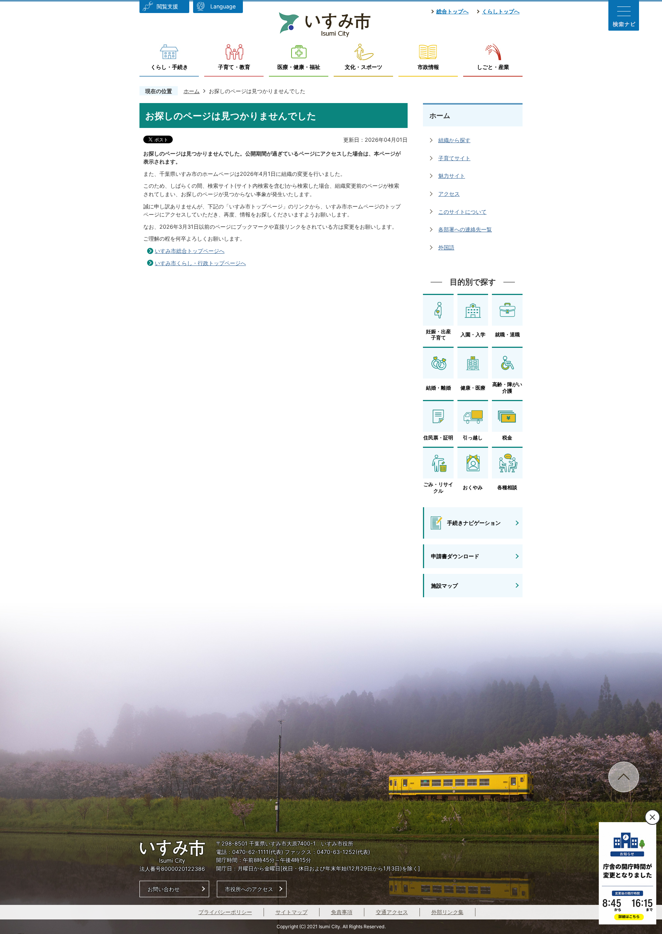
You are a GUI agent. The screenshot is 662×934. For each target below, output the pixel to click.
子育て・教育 (234, 67)
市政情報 (428, 67)
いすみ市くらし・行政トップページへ (200, 263)
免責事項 (341, 912)
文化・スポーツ (363, 67)
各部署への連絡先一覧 (465, 229)
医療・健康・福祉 (298, 67)
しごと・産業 (493, 67)
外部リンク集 (447, 912)
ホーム (192, 91)
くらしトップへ (500, 11)
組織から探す (454, 140)
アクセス (449, 193)
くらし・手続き (169, 67)
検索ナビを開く (623, 15)
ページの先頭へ (624, 777)
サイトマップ (291, 912)
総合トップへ (452, 11)
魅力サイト (451, 175)
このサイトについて (462, 211)
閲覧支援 (167, 6)
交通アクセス (392, 912)
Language (223, 6)
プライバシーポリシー (225, 912)
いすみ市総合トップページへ (189, 250)
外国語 (446, 247)
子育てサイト (454, 158)
